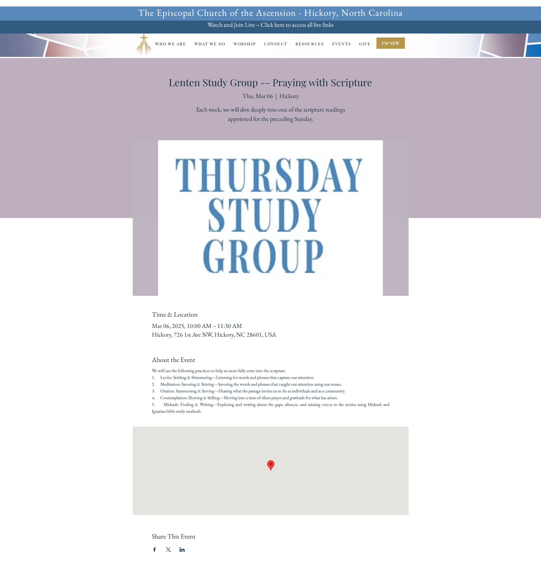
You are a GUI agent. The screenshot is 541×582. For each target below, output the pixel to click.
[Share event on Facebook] (154, 549)
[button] (170, 44)
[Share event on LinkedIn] (182, 549)
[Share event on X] (168, 549)
